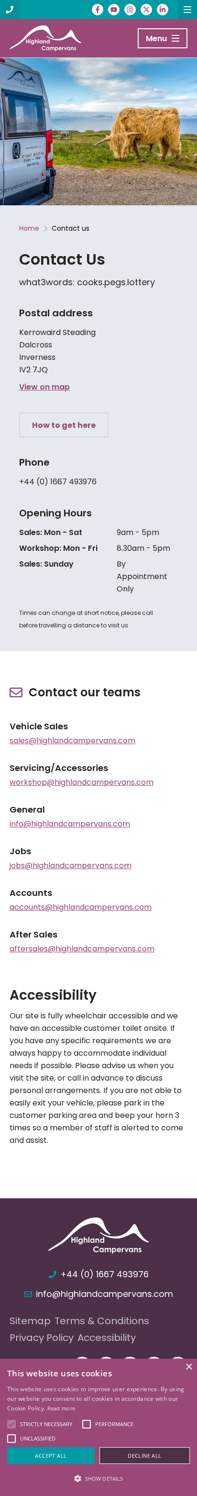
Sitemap (30, 1321)
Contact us (70, 228)
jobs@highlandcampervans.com (70, 865)
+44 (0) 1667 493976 (58, 481)
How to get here (64, 425)
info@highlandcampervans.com (70, 823)
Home (29, 228)
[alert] (98, 1427)
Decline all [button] (144, 1455)
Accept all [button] (50, 1455)
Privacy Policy (42, 1337)
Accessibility (106, 1337)
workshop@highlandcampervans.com (81, 782)
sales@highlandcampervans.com (72, 740)
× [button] (188, 1367)
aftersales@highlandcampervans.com (82, 948)
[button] (98, 1479)
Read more (61, 1408)
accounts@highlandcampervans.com (81, 907)
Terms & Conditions (102, 1321)
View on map (44, 386)
